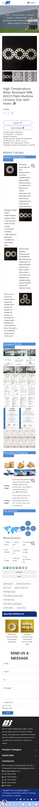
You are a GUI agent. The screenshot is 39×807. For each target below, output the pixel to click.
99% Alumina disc (9, 592)
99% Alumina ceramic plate (12, 596)
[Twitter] (24, 799)
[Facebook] (16, 799)
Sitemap (18, 796)
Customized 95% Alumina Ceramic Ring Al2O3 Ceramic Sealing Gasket (28, 639)
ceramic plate (8, 608)
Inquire (16, 123)
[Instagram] (31, 799)
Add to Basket (16, 128)
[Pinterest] (35, 799)
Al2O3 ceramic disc (21, 588)
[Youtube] (27, 799)
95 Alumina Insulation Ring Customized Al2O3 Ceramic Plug (12, 639)
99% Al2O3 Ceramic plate (12, 604)
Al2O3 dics (7, 588)
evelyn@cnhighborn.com (12, 771)
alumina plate (8, 584)
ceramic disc (21, 608)
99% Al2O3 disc (9, 600)
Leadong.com (9, 796)
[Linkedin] (20, 799)
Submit (7, 713)
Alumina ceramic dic (23, 584)
